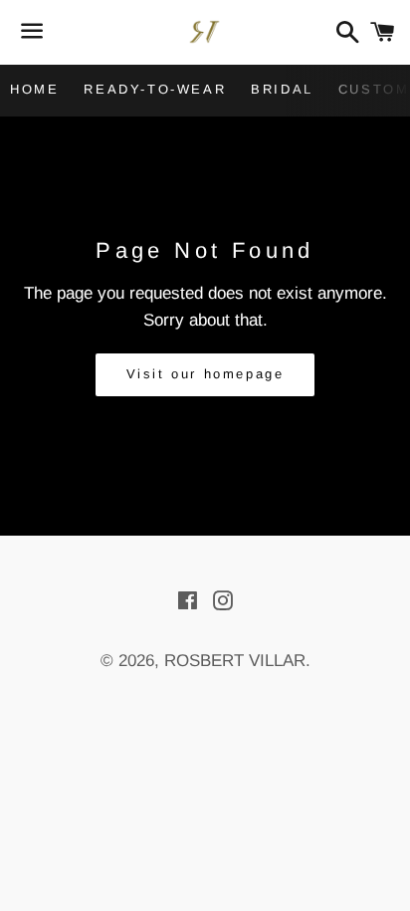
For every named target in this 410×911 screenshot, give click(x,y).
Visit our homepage (205, 373)
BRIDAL (282, 89)
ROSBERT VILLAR (235, 660)
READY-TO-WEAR (155, 89)
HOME (34, 89)
